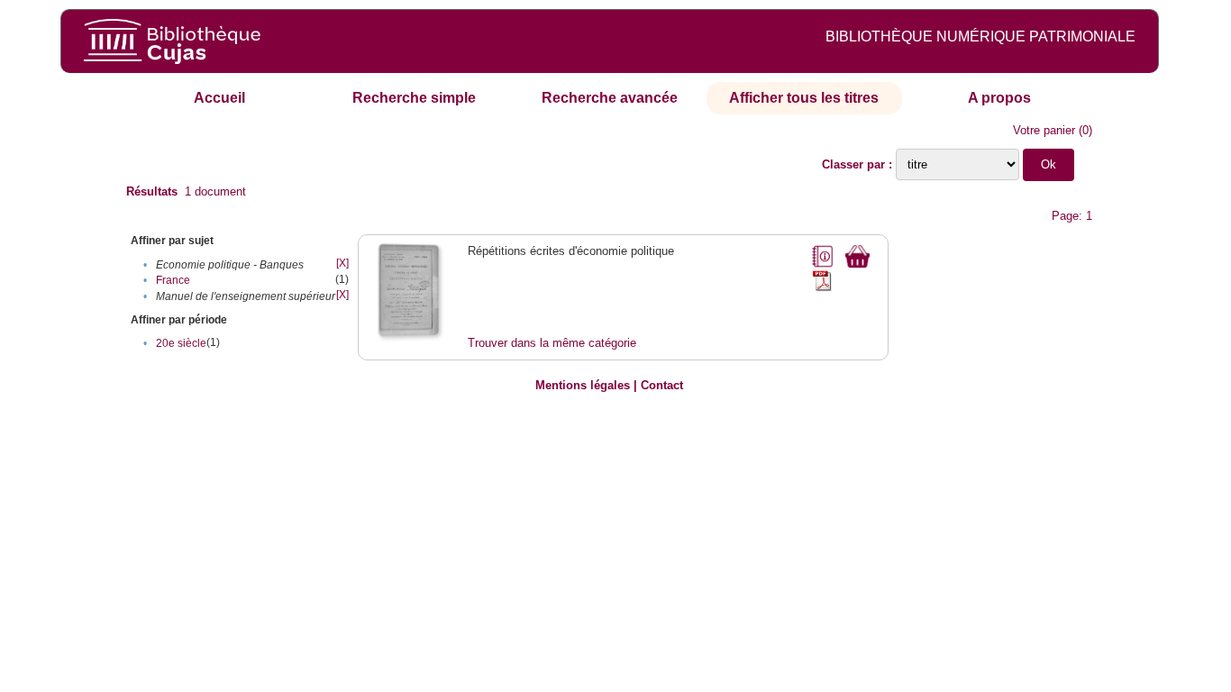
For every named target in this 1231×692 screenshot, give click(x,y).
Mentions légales (582, 385)
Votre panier (1044, 130)
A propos (999, 97)
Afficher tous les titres (804, 97)
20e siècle (181, 343)
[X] (342, 263)
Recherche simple (414, 97)
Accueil (219, 97)
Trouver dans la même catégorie (552, 343)
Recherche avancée (610, 97)
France (173, 280)
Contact (662, 385)
